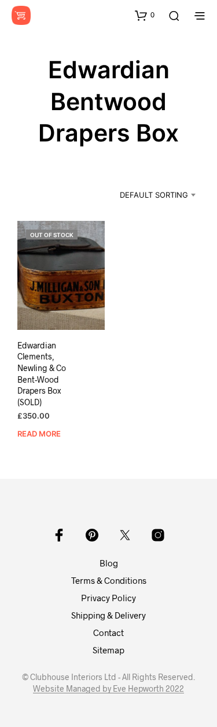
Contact (108, 632)
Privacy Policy (108, 597)
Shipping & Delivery (108, 615)
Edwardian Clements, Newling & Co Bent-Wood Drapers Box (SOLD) (41, 373)
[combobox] (146, 195)
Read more (39, 433)
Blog (109, 563)
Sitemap (108, 650)
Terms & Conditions (108, 580)
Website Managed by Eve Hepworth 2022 (108, 688)
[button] (145, 15)
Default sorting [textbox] (154, 194)
